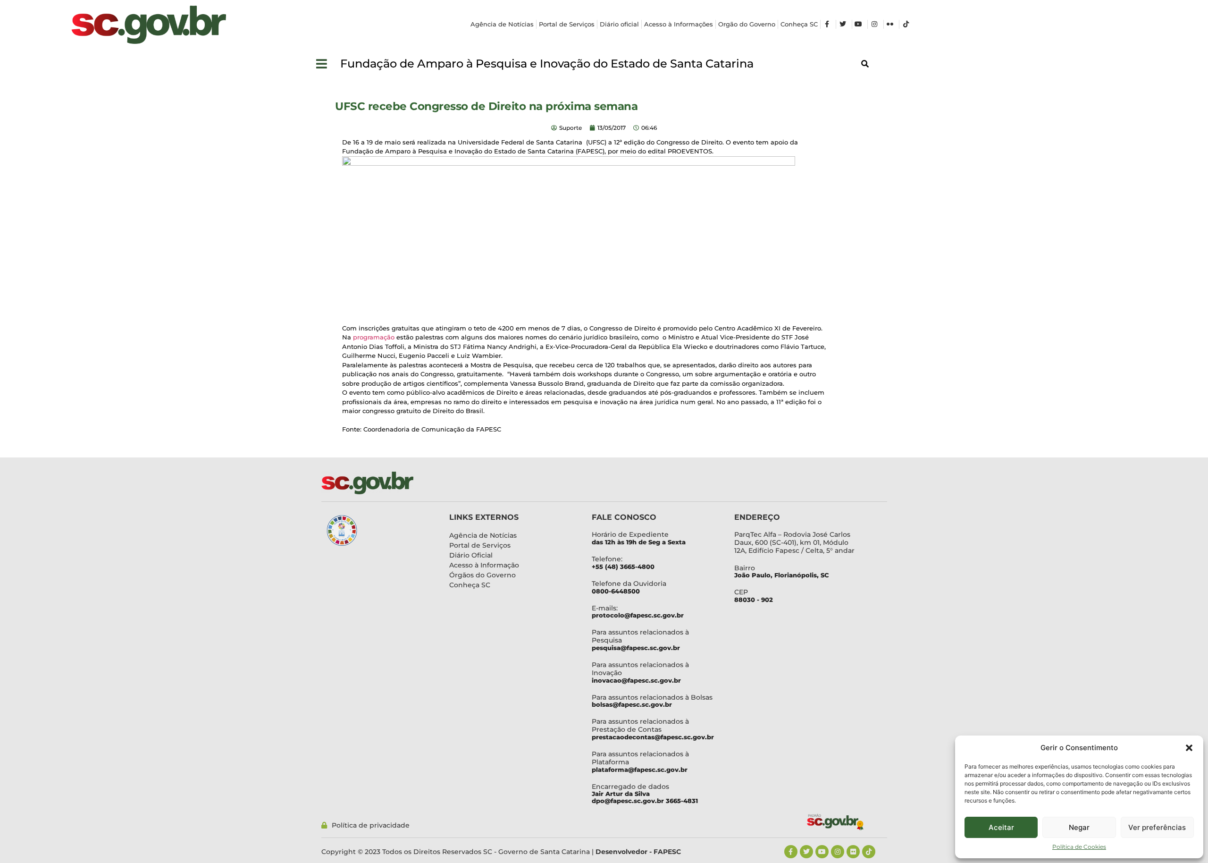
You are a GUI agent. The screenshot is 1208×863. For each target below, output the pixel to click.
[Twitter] (806, 851)
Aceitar (1001, 827)
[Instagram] (837, 851)
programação (373, 337)
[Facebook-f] (790, 851)
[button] (1189, 748)
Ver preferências (1157, 827)
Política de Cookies (1079, 846)
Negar (1079, 827)
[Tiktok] (868, 851)
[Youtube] (822, 851)
